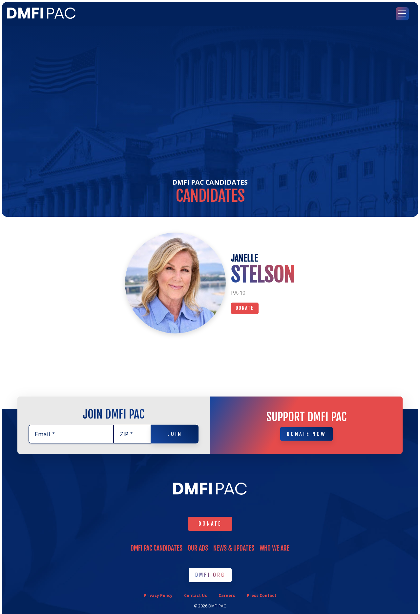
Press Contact (261, 595)
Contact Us (195, 595)
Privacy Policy (158, 595)
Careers (227, 595)
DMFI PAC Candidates (210, 182)
